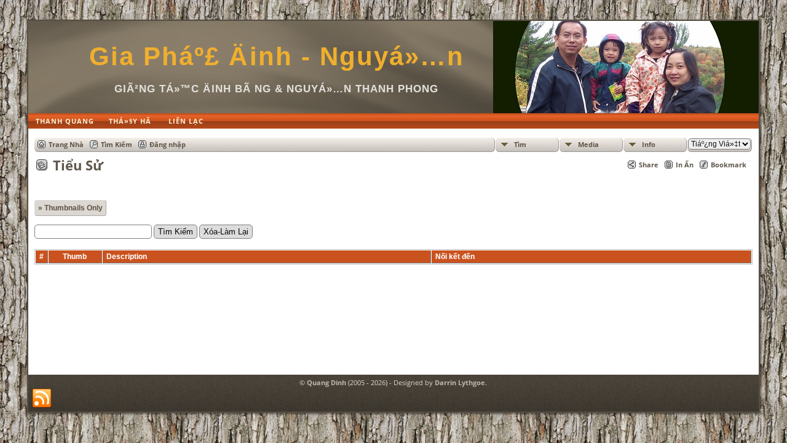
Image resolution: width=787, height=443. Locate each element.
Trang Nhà (66, 144)
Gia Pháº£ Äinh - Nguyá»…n (276, 56)
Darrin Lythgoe (460, 382)
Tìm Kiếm (116, 144)
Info (648, 144)
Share (648, 164)
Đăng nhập (167, 144)
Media (588, 144)
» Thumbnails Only (70, 208)
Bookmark (728, 164)
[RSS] (42, 399)
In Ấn (685, 164)
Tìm (520, 144)
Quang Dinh (326, 382)
